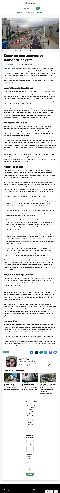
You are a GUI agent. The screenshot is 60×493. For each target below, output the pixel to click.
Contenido (29, 445)
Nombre (28, 439)
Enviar (30, 474)
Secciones (30, 12)
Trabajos (20, 12)
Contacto (39, 12)
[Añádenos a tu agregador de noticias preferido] (4, 490)
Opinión (6, 352)
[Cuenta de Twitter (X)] (9, 490)
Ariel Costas (9, 64)
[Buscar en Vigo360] (38, 8)
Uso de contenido (31, 492)
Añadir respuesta (30, 431)
